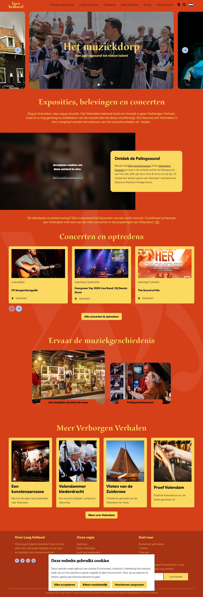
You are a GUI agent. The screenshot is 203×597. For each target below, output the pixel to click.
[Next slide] (185, 50)
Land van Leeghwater (88, 552)
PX (157, 222)
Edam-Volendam (86, 548)
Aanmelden (175, 576)
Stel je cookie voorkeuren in (67, 177)
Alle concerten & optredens (101, 316)
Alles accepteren (64, 584)
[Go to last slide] (18, 50)
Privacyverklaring (109, 592)
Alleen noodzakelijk (95, 584)
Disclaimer (95, 592)
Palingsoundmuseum (139, 165)
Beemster (82, 544)
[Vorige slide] (12, 309)
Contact (143, 548)
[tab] (99, 85)
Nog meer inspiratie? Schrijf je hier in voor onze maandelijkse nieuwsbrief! (161, 567)
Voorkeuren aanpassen (129, 584)
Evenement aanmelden (151, 544)
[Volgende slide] (19, 309)
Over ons (144, 552)
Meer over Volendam (101, 515)
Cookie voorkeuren (81, 592)
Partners (154, 592)
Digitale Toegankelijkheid (129, 592)
